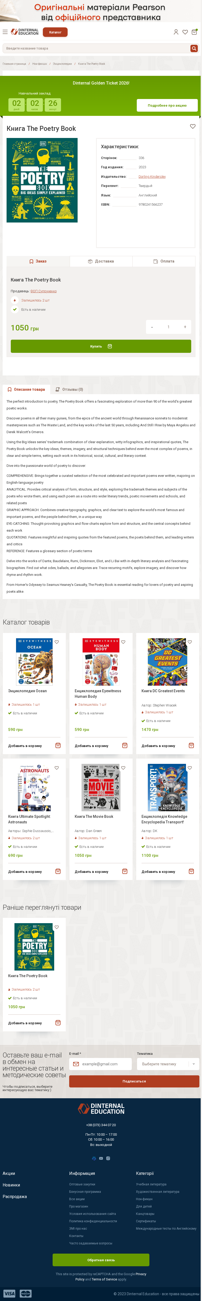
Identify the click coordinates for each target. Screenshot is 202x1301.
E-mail (75, 1053)
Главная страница (14, 63)
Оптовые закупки (82, 1184)
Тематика (145, 1053)
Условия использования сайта (92, 1214)
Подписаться (134, 1081)
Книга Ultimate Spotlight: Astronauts (29, 819)
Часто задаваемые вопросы (90, 1243)
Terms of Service (105, 1279)
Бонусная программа (85, 1192)
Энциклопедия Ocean (27, 691)
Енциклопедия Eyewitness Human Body (98, 694)
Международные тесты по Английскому (166, 1228)
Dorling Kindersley (152, 177)
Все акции (77, 1199)
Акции (9, 1173)
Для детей (144, 1206)
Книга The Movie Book (94, 816)
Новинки (11, 1185)
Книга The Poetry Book (27, 976)
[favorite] (192, 126)
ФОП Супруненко (44, 291)
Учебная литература (151, 1184)
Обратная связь (101, 1260)
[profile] (176, 31)
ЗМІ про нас (78, 1228)
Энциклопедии (62, 63)
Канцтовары (145, 1214)
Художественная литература (157, 1192)
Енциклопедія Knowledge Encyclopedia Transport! (164, 819)
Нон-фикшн (39, 63)
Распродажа (15, 1196)
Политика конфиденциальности (93, 1221)
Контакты (76, 1236)
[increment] (185, 327)
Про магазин (78, 1206)
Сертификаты (146, 1221)
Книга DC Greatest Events (163, 691)
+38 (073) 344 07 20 (101, 1125)
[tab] (101, 261)
